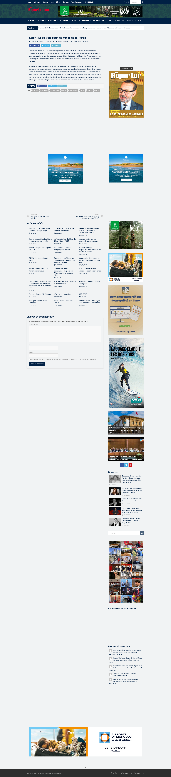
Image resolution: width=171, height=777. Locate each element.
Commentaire (34, 324)
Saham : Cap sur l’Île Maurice (40, 294)
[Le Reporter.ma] (38, 9)
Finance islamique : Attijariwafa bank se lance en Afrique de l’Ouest (90, 250)
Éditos (58, 2)
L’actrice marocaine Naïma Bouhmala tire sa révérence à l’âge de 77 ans (131, 521)
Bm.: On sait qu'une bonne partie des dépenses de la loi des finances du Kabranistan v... (123, 681)
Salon (97, 90)
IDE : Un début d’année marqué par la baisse (62, 249)
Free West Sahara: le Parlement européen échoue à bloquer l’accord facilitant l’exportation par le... (125, 652)
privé (82, 90)
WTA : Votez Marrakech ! (63, 294)
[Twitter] (126, 2)
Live (52, 2)
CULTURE (85, 20)
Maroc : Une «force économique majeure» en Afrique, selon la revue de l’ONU (63, 272)
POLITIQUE (52, 20)
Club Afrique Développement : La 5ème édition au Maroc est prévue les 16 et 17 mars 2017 (40, 284)
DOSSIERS (119, 20)
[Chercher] (142, 2)
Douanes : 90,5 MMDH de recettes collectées (64, 229)
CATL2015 (83, 294)
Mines (64, 90)
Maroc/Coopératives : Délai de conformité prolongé (39, 229)
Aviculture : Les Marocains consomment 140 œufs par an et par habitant (64, 260)
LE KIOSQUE (89, 2)
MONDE (96, 20)
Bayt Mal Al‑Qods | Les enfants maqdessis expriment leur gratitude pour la (63, 28)
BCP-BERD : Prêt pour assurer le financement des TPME (87, 216)
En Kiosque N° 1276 (126, 68)
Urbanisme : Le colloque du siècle (41, 216)
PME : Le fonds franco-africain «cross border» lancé (90, 270)
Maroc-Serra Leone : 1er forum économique (38, 270)
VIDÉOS (138, 20)
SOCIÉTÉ (75, 20)
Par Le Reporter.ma (37, 41)
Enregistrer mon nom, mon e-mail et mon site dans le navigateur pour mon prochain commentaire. (64, 359)
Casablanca (55, 90)
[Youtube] (128, 2)
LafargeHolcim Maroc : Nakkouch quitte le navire (88, 240)
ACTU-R (31, 20)
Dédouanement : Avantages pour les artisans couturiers (89, 302)
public (89, 90)
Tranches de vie (76, 2)
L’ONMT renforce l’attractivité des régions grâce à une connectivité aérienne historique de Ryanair (125, 430)
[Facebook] (124, 2)
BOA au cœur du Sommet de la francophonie (65, 282)
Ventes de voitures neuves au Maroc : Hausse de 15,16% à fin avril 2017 (89, 230)
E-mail (31, 352)
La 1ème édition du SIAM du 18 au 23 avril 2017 (65, 240)
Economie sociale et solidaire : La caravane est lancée (40, 240)
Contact (45, 2)
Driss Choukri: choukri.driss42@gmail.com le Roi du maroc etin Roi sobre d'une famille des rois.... (125, 668)
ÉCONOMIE (64, 20)
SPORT (129, 20)
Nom (31, 345)
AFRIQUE (41, 20)
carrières (44, 90)
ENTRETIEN (106, 20)
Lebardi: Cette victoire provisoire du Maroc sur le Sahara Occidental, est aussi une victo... (125, 660)
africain (35, 90)
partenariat (73, 90)
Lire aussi (65, 2)
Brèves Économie (63, 41)
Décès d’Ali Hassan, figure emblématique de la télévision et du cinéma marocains (132, 510)
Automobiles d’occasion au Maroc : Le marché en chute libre (89, 260)
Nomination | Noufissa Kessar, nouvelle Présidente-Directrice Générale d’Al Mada (132, 491)
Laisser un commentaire (81, 41)
